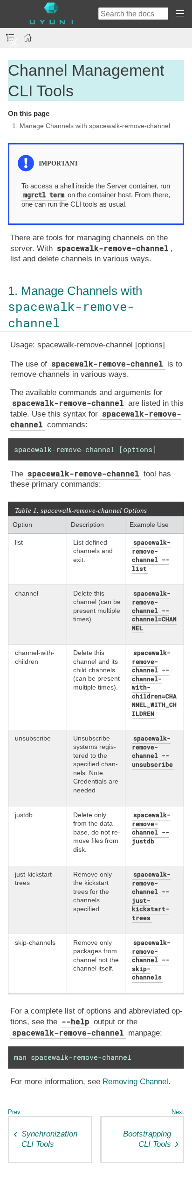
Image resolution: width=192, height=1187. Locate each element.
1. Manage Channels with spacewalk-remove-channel (91, 125)
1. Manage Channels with (75, 306)
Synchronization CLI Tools (49, 1139)
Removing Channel (135, 1081)
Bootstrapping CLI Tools (147, 1139)
